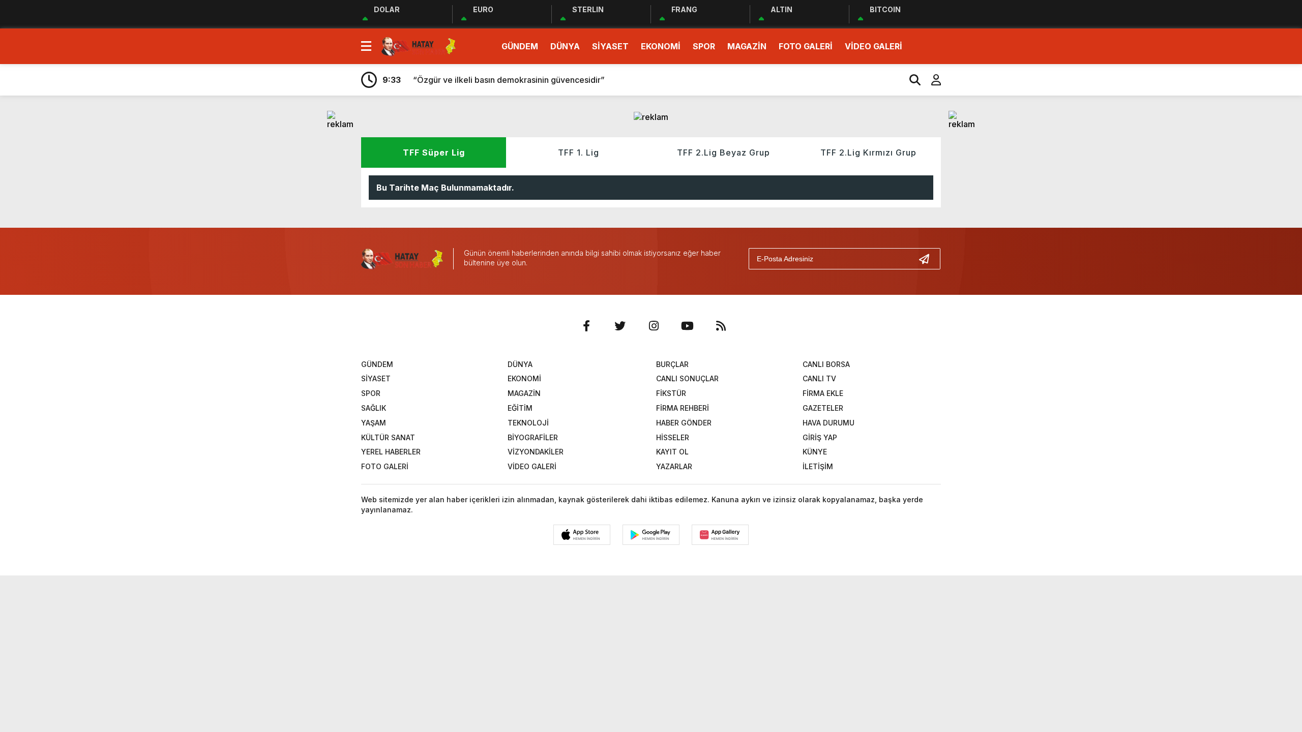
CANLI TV (819, 378)
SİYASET (610, 46)
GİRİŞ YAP (820, 437)
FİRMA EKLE (823, 393)
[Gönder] (928, 258)
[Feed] (720, 326)
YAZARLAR (674, 466)
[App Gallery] (720, 535)
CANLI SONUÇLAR (687, 378)
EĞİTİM (520, 408)
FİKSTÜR (671, 393)
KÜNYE (815, 451)
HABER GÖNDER (684, 422)
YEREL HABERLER (391, 451)
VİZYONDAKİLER (536, 451)
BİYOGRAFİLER (533, 437)
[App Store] (581, 535)
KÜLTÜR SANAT (388, 437)
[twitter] (620, 326)
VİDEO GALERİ (873, 46)
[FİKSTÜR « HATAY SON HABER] (418, 45)
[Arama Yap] (910, 80)
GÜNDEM (519, 46)
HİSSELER (672, 437)
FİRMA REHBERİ (682, 408)
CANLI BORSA (826, 364)
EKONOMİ (660, 46)
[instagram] (653, 326)
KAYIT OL (672, 451)
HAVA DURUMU (828, 422)
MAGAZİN (746, 46)
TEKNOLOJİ (528, 422)
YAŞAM (373, 422)
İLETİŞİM (818, 466)
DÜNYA (565, 46)
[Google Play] (651, 535)
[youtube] (687, 326)
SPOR (704, 46)
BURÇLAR (672, 364)
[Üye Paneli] (931, 80)
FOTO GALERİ (806, 46)
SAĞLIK (373, 408)
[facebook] (586, 326)
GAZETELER (823, 408)
